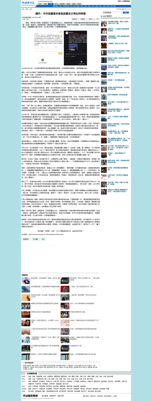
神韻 (36, 365)
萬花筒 (82, 389)
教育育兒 (83, 381)
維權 (89, 376)
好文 (93, 6)
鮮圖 (107, 389)
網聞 (73, 376)
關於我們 (86, 396)
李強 (45, 68)
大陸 (44, 376)
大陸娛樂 (35, 386)
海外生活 (63, 381)
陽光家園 (91, 391)
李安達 (47, 231)
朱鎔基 (28, 365)
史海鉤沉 (42, 381)
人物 (69, 376)
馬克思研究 (62, 391)
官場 (81, 376)
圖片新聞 (110, 376)
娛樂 (68, 4)
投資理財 (118, 381)
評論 (50, 4)
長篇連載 (59, 384)
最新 (55, 6)
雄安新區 (50, 367)
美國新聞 (39, 376)
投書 (96, 6)
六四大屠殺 (78, 365)
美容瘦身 (104, 381)
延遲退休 (26, 239)
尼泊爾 (30, 369)
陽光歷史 (70, 391)
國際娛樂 (63, 386)
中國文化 (90, 381)
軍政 (33, 376)
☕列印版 (118, 9)
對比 (100, 6)
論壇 (73, 4)
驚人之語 (73, 6)
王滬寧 (32, 367)
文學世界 (52, 384)
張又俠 (84, 365)
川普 (40, 365)
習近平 (64, 365)
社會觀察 (49, 389)
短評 (89, 6)
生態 (96, 376)
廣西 (33, 365)
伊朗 (24, 365)
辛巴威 (66, 367)
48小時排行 (107, 16)
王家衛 (25, 369)
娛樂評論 (69, 386)
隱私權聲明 (107, 396)
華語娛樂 (42, 386)
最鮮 (29, 389)
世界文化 (124, 381)
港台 (100, 376)
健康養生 (35, 381)
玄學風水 (69, 381)
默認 (97, 19)
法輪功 (89, 365)
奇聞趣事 (76, 389)
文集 (81, 6)
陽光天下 (84, 391)
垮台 (43, 239)
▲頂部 (115, 396)
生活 (56, 4)
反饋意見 (93, 396)
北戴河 (61, 367)
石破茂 (40, 367)
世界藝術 (45, 384)
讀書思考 (31, 384)
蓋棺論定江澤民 (40, 391)
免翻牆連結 (126, 1)
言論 (60, 6)
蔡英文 (85, 367)
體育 (92, 376)
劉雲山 (71, 367)
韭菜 (73, 224)
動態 (78, 6)
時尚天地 (69, 389)
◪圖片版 (124, 9)
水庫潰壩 (59, 365)
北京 (41, 150)
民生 (85, 376)
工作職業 (76, 381)
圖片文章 (66, 384)
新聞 (45, 4)
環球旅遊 (95, 389)
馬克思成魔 (51, 365)
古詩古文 (111, 381)
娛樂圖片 (83, 386)
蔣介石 (55, 367)
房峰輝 (76, 367)
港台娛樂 (56, 386)
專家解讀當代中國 (52, 391)
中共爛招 (35, 239)
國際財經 (64, 376)
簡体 (119, 1)
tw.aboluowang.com (45, 1)
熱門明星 (49, 386)
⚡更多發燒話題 (28, 363)
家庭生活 (49, 381)
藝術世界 (97, 381)
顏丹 (28, 19)
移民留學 (63, 389)
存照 (104, 6)
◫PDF (129, 9)
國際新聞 (57, 376)
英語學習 (38, 384)
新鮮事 (62, 4)
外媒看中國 (66, 6)
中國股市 (26, 367)
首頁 (39, 4)
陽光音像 (98, 391)
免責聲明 (100, 396)
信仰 (104, 376)
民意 (108, 6)
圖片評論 (90, 379)
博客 (79, 4)
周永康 (95, 367)
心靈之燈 (56, 381)
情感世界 (42, 389)
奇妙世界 (89, 389)
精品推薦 (76, 386)
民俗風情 (102, 389)
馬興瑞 (44, 365)
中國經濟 (70, 365)
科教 (77, 376)
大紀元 (58, 231)
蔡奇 (80, 367)
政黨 (85, 6)
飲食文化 (35, 389)
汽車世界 (56, 389)
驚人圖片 (31, 391)
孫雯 (44, 367)
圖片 (112, 6)
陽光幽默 (77, 391)
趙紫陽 (90, 367)
